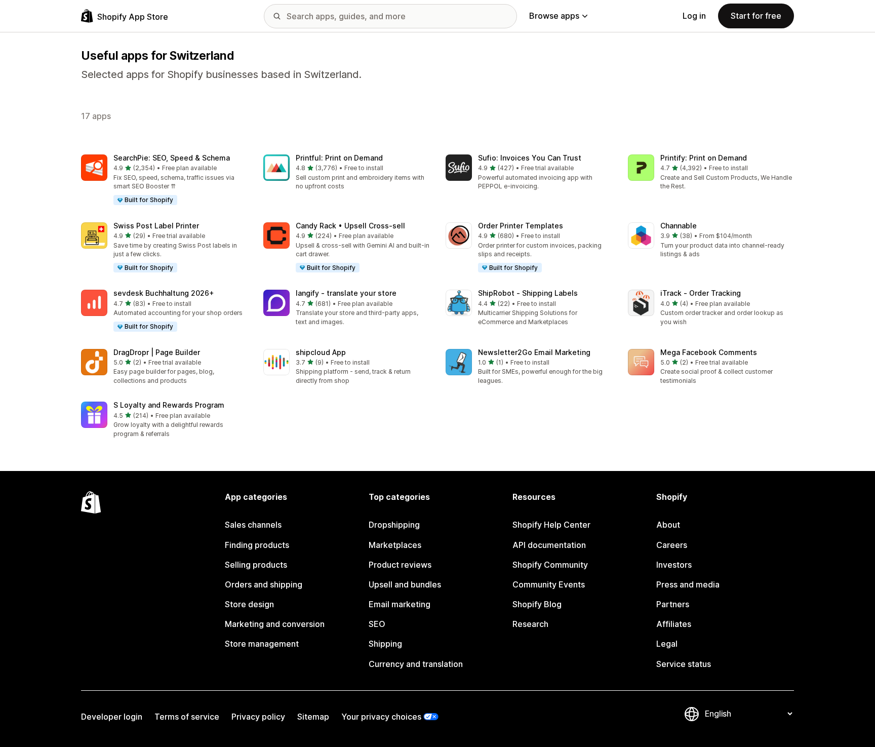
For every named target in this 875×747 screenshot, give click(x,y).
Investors (674, 565)
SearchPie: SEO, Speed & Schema (171, 157)
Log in (694, 16)
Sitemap (313, 717)
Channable (678, 225)
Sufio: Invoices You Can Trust (529, 157)
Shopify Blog (537, 604)
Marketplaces (395, 545)
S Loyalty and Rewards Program (168, 405)
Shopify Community (550, 565)
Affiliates (673, 624)
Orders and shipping (263, 584)
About (668, 525)
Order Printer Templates (520, 225)
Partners (672, 604)
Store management (262, 644)
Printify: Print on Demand (703, 157)
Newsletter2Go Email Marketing (534, 352)
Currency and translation (416, 664)
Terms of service (186, 717)
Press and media (688, 584)
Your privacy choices (381, 717)
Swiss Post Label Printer (156, 225)
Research (530, 624)
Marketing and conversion (275, 624)
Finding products (257, 545)
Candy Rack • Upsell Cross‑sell (350, 225)
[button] (164, 180)
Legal (667, 644)
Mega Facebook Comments (708, 352)
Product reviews (400, 565)
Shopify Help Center (551, 525)
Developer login (111, 717)
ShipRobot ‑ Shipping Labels (528, 293)
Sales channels (253, 525)
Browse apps (554, 16)
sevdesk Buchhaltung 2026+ (163, 293)
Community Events (548, 584)
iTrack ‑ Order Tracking (700, 293)
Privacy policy (258, 717)
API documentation (549, 545)
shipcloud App (321, 352)
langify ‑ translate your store (346, 293)
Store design (249, 604)
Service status (683, 664)
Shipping (385, 644)
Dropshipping (394, 525)
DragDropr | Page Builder (156, 352)
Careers (671, 545)
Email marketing (399, 604)
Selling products (256, 565)
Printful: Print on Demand (339, 157)
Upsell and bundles (405, 584)
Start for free (756, 16)
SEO (377, 624)
